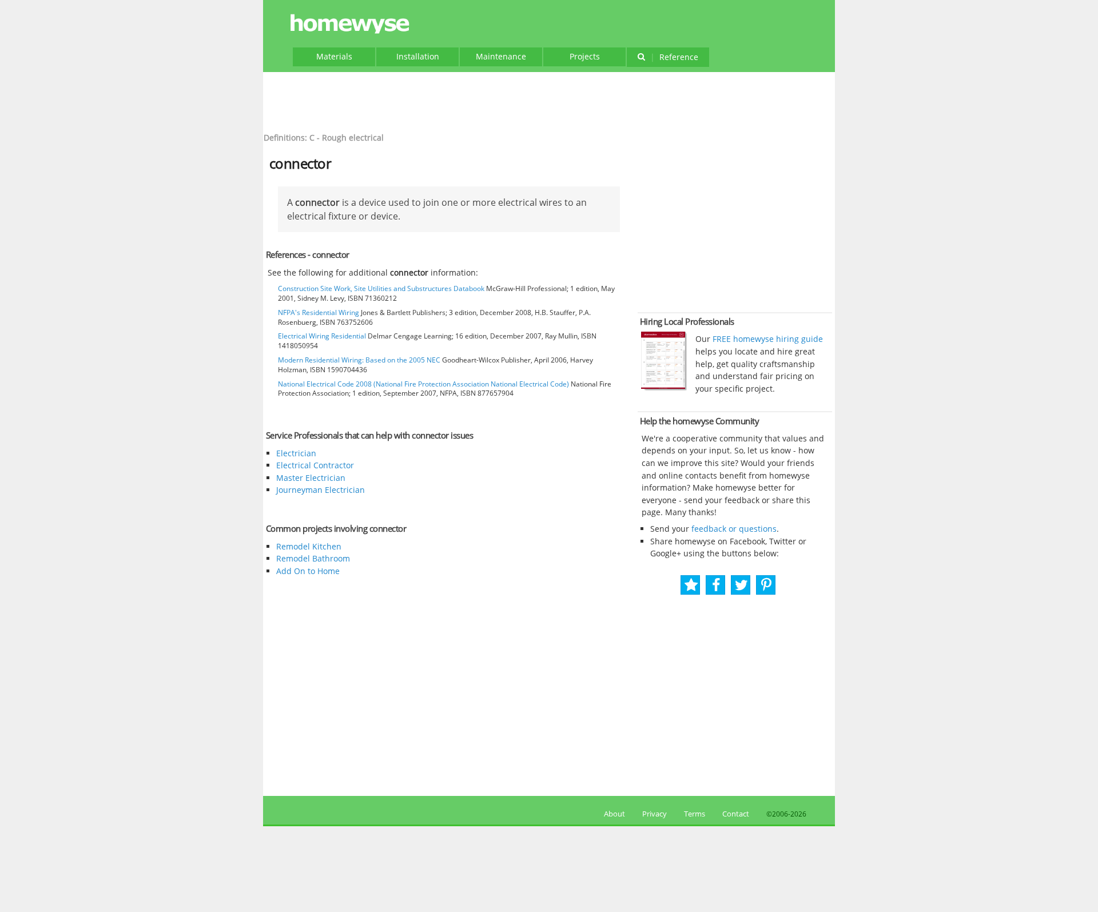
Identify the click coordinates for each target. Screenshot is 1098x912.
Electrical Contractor (315, 465)
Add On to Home (308, 570)
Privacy (654, 814)
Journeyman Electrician (320, 489)
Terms (694, 814)
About (612, 814)
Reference (674, 56)
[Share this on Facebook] (716, 585)
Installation (417, 56)
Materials (334, 56)
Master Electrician (310, 477)
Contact (735, 814)
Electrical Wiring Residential (322, 336)
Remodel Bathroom (313, 558)
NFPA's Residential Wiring (318, 312)
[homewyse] (352, 24)
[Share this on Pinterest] (766, 585)
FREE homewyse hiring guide (766, 338)
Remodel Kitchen (308, 546)
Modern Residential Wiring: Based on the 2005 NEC (359, 360)
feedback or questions (734, 528)
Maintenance (501, 56)
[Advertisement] (549, 100)
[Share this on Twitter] (741, 585)
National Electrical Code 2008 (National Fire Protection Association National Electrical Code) (423, 384)
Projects (585, 56)
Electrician (296, 453)
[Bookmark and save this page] (691, 585)
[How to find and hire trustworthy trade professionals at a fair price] (664, 387)
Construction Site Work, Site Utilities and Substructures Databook (381, 288)
